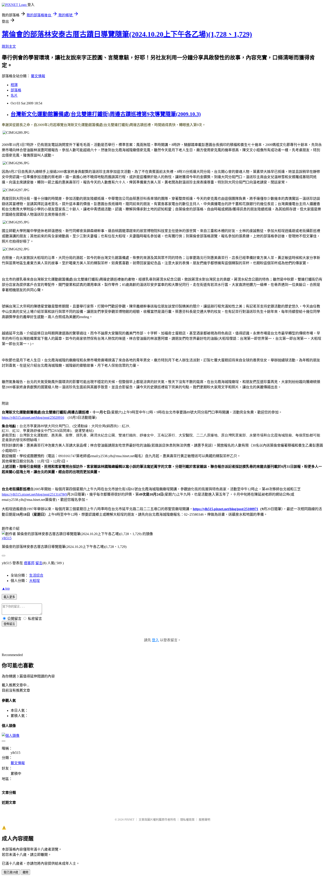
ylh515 (6, 538)
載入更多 (9, 597)
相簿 (14, 85)
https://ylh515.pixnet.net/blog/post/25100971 (225, 509)
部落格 (16, 90)
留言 (38, 563)
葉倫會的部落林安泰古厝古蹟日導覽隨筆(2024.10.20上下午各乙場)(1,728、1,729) (127, 34)
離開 (25, 872)
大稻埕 (34, 581)
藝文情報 (38, 76)
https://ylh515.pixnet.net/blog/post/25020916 (33, 417)
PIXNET (129, 819)
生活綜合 (36, 575)
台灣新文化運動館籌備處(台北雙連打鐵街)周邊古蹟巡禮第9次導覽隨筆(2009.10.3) (106, 114)
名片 (14, 95)
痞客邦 (29, 563)
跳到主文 (9, 46)
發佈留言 (9, 624)
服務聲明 (204, 819)
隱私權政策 (187, 819)
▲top (6, 588)
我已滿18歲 (11, 872)
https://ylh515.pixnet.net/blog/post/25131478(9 (34, 494)
